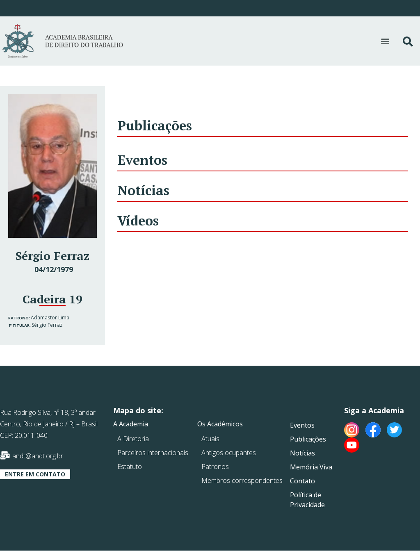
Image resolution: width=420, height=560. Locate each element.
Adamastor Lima (50, 317)
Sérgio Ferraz (47, 324)
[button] (385, 41)
